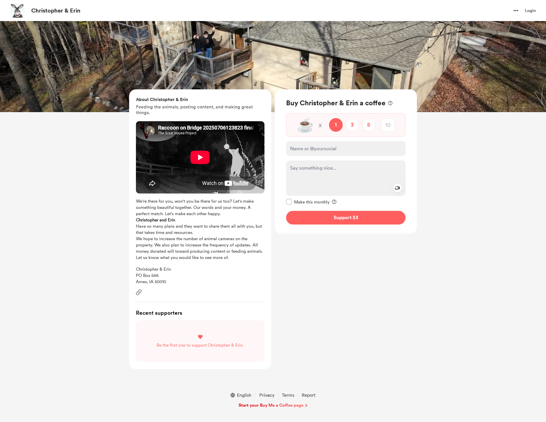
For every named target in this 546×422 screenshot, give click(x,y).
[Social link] (139, 292)
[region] (346, 161)
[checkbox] (308, 201)
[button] (515, 10)
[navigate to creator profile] (17, 10)
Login (530, 10)
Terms (288, 395)
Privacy (266, 395)
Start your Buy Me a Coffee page (271, 405)
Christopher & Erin (55, 10)
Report (308, 395)
